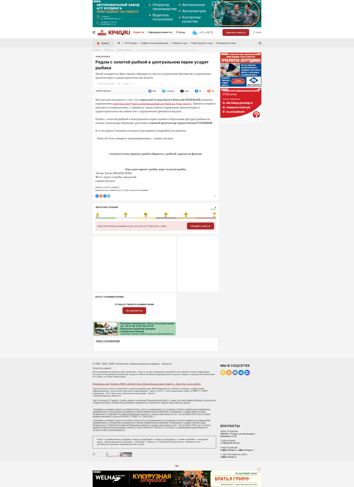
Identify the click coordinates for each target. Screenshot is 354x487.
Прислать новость (236, 32)
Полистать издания (102, 368)
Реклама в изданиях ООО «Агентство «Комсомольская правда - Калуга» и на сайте (147, 384)
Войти (258, 32)
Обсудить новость (200, 226)
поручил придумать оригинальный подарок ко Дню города (152, 103)
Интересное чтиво (226, 43)
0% (97, 216)
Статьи (180, 32)
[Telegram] (108, 196)
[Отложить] (131, 84)
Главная (96, 50)
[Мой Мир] (104, 196)
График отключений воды (154, 43)
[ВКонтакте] (97, 196)
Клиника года (179, 43)
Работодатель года (201, 43)
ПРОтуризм (130, 43)
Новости (138, 32)
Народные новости (160, 32)
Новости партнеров (165, 439)
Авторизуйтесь (134, 310)
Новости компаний (108, 341)
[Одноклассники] (101, 196)
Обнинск (102, 34)
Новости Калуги (124, 50)
